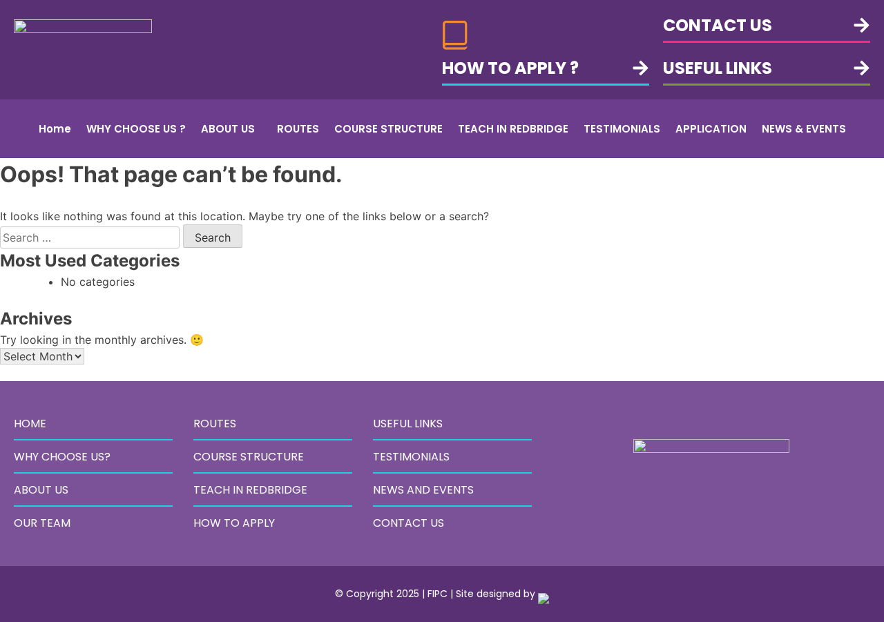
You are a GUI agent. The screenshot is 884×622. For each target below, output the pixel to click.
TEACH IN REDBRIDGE (513, 129)
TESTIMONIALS (622, 129)
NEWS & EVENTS (804, 129)
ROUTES (298, 129)
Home (55, 129)
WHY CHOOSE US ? (136, 129)
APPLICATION (711, 129)
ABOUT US (228, 129)
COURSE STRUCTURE (388, 129)
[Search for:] (91, 237)
